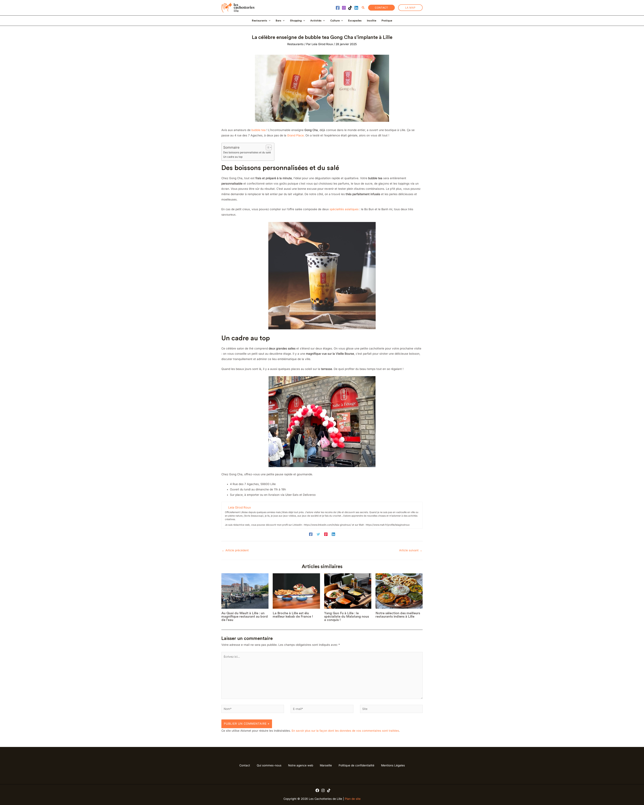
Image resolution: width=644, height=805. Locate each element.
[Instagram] (344, 8)
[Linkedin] (356, 8)
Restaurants (259, 20)
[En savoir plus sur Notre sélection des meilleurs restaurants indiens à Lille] (399, 591)
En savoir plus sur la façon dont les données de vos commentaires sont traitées (345, 730)
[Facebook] (338, 8)
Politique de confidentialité (356, 765)
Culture (335, 20)
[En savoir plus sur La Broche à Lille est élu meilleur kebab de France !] (296, 591)
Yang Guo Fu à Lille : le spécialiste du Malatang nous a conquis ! (346, 617)
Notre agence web (300, 765)
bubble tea (258, 130)
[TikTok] (350, 8)
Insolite (371, 20)
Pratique (387, 20)
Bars (278, 20)
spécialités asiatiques (344, 209)
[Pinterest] (326, 534)
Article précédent (235, 550)
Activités (315, 20)
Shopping (296, 20)
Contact (244, 765)
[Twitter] (318, 534)
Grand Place (295, 135)
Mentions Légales (393, 765)
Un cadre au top (233, 156)
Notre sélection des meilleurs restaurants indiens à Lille (397, 615)
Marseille (326, 765)
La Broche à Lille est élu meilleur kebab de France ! (293, 615)
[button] (363, 8)
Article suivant (410, 550)
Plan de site (353, 798)
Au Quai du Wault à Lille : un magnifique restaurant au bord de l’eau (244, 617)
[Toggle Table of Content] (267, 147)
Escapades (355, 20)
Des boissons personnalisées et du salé (247, 152)
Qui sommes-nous (269, 765)
